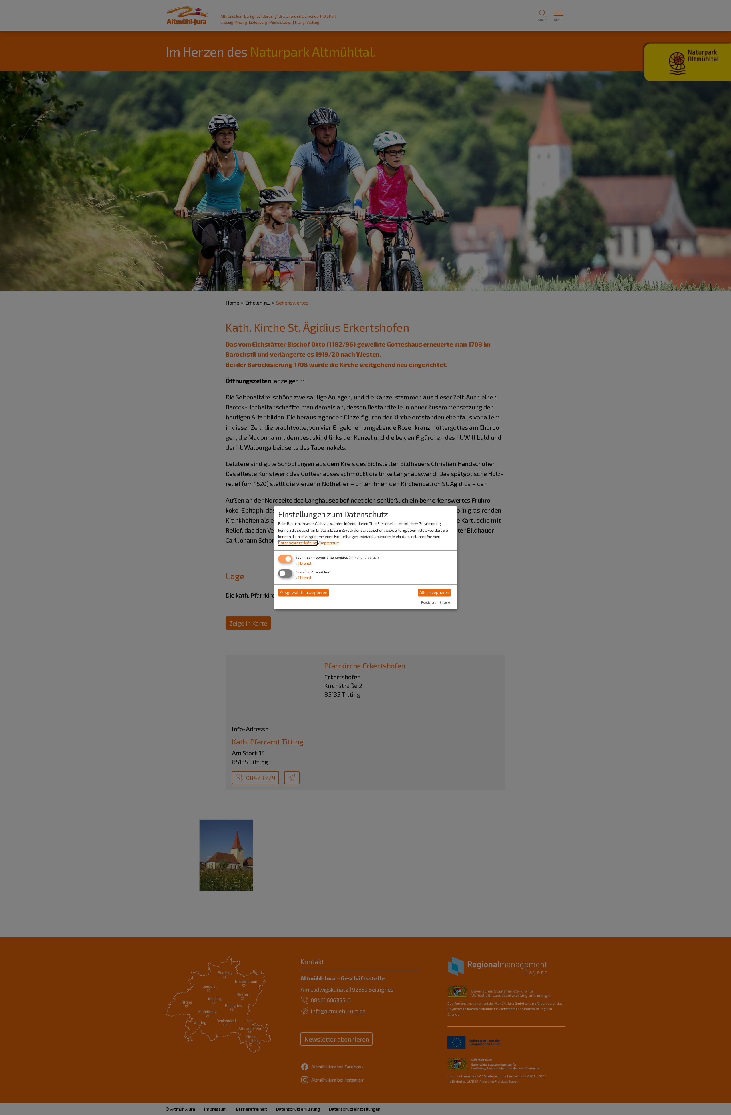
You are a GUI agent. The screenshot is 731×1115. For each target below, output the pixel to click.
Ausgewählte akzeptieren (303, 592)
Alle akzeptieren (434, 592)
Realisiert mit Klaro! (436, 602)
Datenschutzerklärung (297, 543)
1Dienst (303, 563)
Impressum (329, 543)
